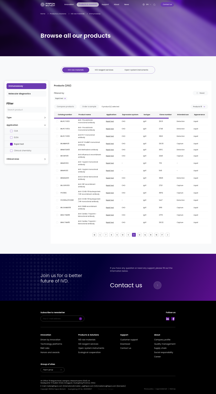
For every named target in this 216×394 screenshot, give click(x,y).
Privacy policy (149, 389)
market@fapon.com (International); (60, 386)
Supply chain (160, 348)
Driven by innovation (50, 339)
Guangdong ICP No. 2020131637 (80, 389)
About (116, 4)
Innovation (69, 4)
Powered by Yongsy (105, 389)
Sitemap (173, 389)
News (126, 4)
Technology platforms (51, 344)
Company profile (162, 339)
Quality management (165, 344)
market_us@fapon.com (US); (86, 386)
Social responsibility (163, 352)
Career (157, 356)
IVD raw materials (77, 14)
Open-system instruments (136, 70)
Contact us (125, 348)
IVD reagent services (104, 70)
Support (105, 4)
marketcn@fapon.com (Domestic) (112, 386)
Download (125, 344)
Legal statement (161, 389)
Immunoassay (94, 14)
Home (42, 14)
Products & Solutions (88, 4)
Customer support (129, 339)
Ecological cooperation (89, 352)
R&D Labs (44, 348)
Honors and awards (50, 352)
